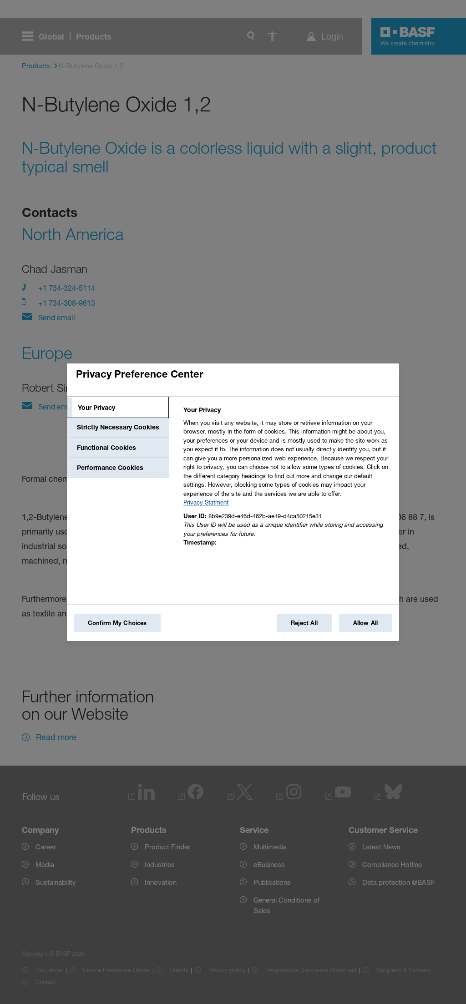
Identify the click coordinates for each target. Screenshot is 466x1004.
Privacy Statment (205, 502)
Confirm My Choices (117, 622)
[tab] (118, 408)
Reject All (304, 622)
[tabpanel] (287, 479)
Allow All (365, 622)
